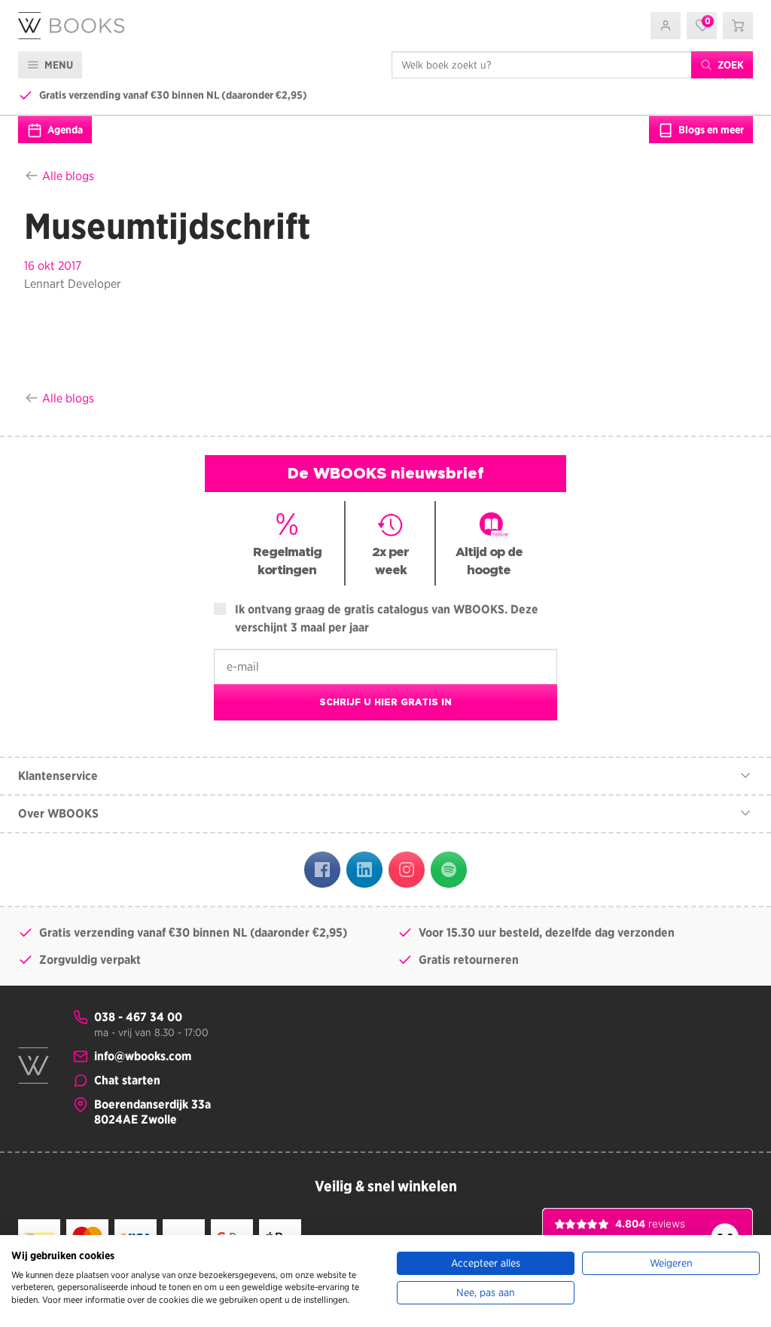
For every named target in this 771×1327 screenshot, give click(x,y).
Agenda (64, 130)
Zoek (729, 65)
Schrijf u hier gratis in (385, 702)
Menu (57, 65)
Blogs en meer (710, 130)
